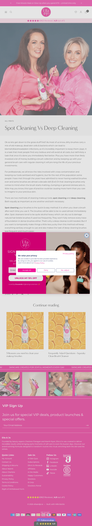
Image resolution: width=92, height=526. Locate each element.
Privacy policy (68, 254)
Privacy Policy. (39, 263)
